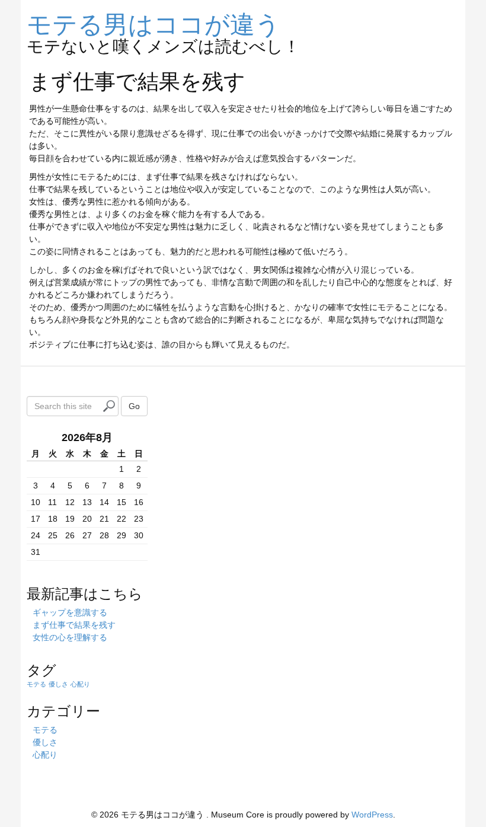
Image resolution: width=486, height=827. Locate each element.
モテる (36, 684)
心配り (80, 684)
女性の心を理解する (70, 637)
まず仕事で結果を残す (74, 625)
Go (134, 406)
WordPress (372, 814)
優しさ (58, 684)
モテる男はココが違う (153, 22)
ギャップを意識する (70, 612)
